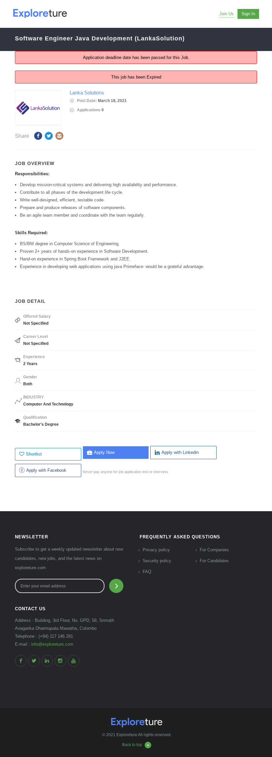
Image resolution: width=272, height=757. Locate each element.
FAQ (147, 571)
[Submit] (116, 586)
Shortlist (34, 454)
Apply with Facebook (46, 470)
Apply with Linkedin (180, 452)
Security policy (157, 560)
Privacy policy (156, 549)
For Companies (214, 549)
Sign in (248, 13)
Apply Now (104, 452)
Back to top (132, 744)
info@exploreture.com (52, 644)
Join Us (226, 13)
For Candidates (214, 560)
